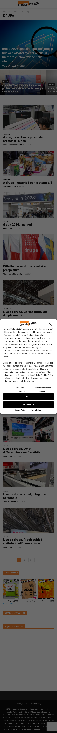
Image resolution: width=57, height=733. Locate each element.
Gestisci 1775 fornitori (21, 389)
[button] (50, 324)
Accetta (28, 396)
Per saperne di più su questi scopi (43, 389)
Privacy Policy (35, 410)
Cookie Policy (19, 410)
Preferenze (28, 404)
